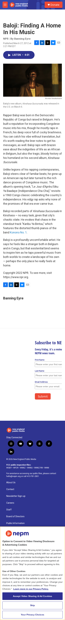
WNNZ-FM (38, 468)
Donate (54, 4)
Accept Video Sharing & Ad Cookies (32, 596)
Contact (10, 489)
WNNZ (23, 468)
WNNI (46, 468)
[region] (32, 573)
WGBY (9, 468)
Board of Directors (15, 516)
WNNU (30, 468)
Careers (10, 503)
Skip (32, 605)
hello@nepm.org (13, 476)
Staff (9, 510)
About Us (10, 482)
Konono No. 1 (18, 232)
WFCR (15, 468)
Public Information (15, 523)
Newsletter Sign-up (15, 496)
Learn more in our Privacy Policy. (31, 589)
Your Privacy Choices (32, 614)
